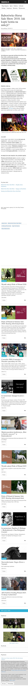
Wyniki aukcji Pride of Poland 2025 (13, 466)
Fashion (16, 6)
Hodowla (15, 8)
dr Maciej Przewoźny (6, 226)
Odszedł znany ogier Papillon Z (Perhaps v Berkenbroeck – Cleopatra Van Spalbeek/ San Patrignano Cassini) (13, 535)
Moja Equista (5, 6)
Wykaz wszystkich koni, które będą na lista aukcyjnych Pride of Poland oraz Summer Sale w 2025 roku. (13, 501)
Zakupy (4, 8)
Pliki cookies (12, 680)
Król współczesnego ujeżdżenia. (7, 566)
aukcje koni (4, 223)
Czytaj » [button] (4, 300)
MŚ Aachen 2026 (5, 610)
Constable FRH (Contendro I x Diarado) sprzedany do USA (12, 360)
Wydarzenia (22, 8)
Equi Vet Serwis (16, 226)
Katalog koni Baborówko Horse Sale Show (11, 191)
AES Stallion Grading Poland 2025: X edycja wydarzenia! (13, 593)
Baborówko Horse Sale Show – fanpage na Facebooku (13, 188)
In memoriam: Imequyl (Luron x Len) (12, 397)
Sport (11, 6)
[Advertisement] (14, 246)
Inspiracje (9, 8)
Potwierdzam (10, 683)
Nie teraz (4, 683)
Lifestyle (21, 6)
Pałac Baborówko (6, 228)
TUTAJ (11, 108)
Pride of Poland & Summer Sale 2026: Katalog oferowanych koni (12, 322)
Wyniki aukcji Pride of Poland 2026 (13, 284)
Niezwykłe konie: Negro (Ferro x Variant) (13, 563)
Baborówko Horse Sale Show (14, 223)
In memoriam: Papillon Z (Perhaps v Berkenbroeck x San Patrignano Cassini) (13, 530)
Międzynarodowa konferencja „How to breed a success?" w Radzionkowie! (13, 434)
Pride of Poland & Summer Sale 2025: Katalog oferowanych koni (12, 497)
